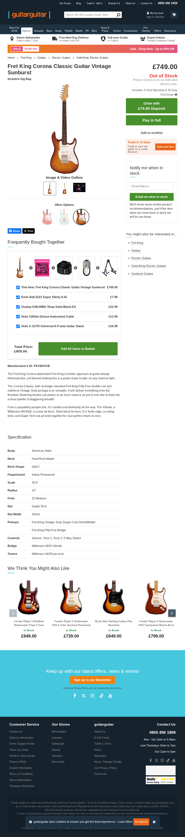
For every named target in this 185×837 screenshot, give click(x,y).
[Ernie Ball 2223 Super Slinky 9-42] (42, 267)
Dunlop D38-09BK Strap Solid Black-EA (48, 306)
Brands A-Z (114, 3)
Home (11, 57)
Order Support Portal (21, 743)
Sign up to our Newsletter (92, 680)
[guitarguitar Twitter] (83, 696)
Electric (27, 30)
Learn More (125, 821)
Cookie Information (20, 767)
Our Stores (65, 3)
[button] (174, 14)
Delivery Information (21, 737)
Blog (78, 3)
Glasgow (57, 755)
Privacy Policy (81, 688)
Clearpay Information (21, 785)
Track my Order (18, 749)
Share (16, 231)
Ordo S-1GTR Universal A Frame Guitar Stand (52, 326)
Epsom (56, 749)
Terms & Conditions (21, 773)
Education (100, 755)
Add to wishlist (152, 133)
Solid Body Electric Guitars (92, 57)
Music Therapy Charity (108, 761)
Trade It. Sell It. (94, 3)
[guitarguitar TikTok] (101, 696)
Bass (49, 30)
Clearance (170, 30)
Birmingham (59, 731)
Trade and (165, 146)
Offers (157, 30)
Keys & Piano (105, 29)
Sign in (151, 17)
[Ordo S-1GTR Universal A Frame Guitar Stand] (108, 267)
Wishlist (160, 17)
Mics (94, 30)
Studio (79, 30)
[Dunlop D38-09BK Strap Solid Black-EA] (64, 267)
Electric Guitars (61, 57)
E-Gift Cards (101, 737)
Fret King (26, 57)
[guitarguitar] (29, 14)
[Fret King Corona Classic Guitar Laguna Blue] (64, 217)
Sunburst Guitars (142, 273)
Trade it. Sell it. (103, 743)
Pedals (69, 30)
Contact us (15, 731)
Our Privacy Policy (105, 767)
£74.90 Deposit (151, 106)
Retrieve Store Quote (22, 755)
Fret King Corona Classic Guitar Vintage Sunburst (63, 287)
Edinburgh (58, 743)
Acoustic (39, 30)
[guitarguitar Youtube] (110, 696)
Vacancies (100, 773)
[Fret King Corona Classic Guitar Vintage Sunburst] (81, 217)
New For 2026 (14, 29)
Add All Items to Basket (78, 348)
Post (30, 231)
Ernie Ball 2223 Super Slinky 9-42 (44, 297)
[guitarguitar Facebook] (74, 696)
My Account (156, 13)
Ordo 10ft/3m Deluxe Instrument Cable (47, 316)
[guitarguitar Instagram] (92, 696)
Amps (58, 30)
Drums (117, 30)
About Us (130, 3)
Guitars (41, 57)
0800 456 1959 (167, 3)
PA (87, 30)
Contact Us (147, 3)
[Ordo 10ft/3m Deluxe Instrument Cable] (86, 267)
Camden (57, 737)
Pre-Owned (146, 29)
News (97, 749)
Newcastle (58, 761)
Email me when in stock (151, 196)
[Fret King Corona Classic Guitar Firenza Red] (47, 217)
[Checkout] (173, 15)
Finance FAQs (18, 761)
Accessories (131, 30)
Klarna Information (20, 779)
